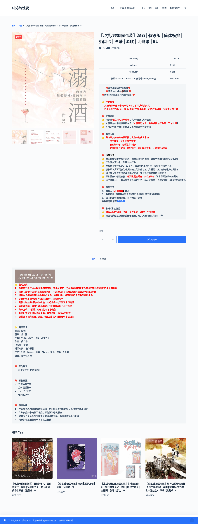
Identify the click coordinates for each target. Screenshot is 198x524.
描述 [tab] (93, 259)
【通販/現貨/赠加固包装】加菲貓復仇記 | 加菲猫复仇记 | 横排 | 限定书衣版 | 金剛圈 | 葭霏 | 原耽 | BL (120, 487)
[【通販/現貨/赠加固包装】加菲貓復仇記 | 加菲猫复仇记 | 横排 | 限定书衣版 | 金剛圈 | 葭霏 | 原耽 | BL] (121, 458)
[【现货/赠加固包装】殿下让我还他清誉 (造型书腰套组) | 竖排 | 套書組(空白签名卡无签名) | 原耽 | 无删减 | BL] (165, 458)
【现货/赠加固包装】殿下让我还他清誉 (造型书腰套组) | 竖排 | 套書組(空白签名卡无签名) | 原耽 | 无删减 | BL (165, 487)
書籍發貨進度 (175, 8)
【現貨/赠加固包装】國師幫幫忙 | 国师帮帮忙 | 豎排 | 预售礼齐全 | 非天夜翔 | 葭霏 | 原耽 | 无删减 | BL (31, 487)
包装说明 (121, 201)
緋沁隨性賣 (20, 8)
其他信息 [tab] (103, 259)
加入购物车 (152, 239)
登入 (143, 8)
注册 (150, 8)
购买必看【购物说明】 (128, 8)
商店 (112, 8)
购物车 (164, 8)
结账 (156, 8)
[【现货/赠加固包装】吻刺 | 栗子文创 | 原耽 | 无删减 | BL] (77, 458)
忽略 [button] (192, 520)
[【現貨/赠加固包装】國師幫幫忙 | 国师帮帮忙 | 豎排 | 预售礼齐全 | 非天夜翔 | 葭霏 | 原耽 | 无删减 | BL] (32, 458)
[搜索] (185, 8)
